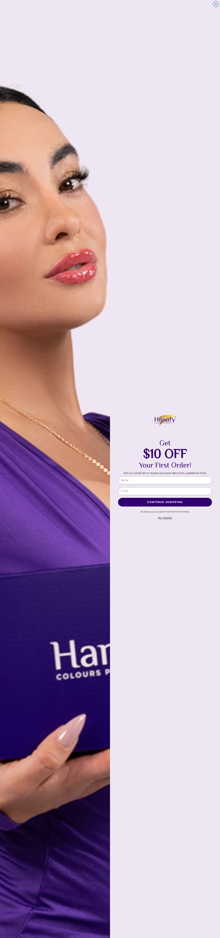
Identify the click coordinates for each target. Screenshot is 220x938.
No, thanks (165, 517)
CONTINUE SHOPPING (165, 502)
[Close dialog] (216, 4)
